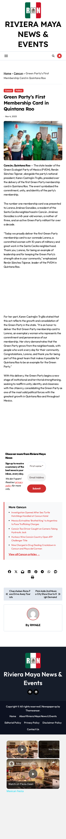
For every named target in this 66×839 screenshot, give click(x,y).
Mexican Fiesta (25, 763)
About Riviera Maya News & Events (38, 716)
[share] (53, 762)
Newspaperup (49, 706)
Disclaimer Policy (52, 722)
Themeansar (33, 710)
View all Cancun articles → (24, 554)
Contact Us (33, 729)
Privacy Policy (31, 722)
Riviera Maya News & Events (33, 34)
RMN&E (35, 625)
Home (7, 73)
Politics (19, 90)
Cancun (18, 73)
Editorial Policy (13, 722)
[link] (11, 764)
